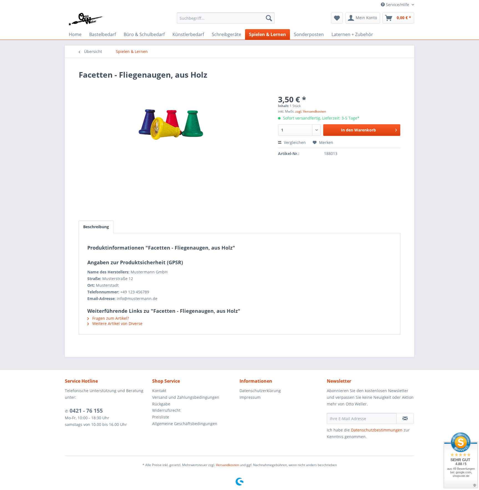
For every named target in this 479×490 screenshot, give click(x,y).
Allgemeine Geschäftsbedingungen (184, 423)
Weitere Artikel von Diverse (116, 323)
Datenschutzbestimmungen (376, 430)
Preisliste (160, 417)
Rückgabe (161, 404)
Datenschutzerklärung (260, 390)
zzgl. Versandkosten (310, 111)
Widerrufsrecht (166, 410)
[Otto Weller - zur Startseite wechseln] (85, 19)
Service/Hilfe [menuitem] (397, 4)
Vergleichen (294, 142)
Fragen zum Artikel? (110, 318)
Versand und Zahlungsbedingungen (185, 397)
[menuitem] (226, 18)
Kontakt (159, 390)
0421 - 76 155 (85, 410)
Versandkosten (227, 465)
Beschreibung (96, 226)
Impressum (250, 397)
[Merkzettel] (337, 18)
